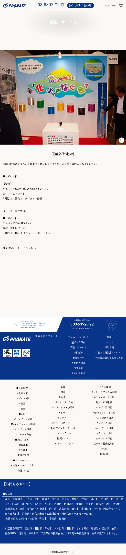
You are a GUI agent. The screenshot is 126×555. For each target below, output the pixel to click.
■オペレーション (22, 460)
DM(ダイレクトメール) (63, 428)
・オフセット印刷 (22, 434)
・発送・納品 (22, 470)
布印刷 (104, 449)
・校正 (22, 403)
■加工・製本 (22, 440)
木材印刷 (104, 454)
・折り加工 (22, 450)
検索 (109, 337)
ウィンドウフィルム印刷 (104, 392)
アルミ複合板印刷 (104, 418)
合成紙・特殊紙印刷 (104, 443)
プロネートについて (78, 337)
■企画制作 (22, 388)
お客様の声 (78, 358)
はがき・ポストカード (63, 423)
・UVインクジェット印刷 (22, 424)
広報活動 (78, 368)
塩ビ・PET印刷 (104, 402)
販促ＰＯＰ (63, 438)
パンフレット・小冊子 (63, 407)
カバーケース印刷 (104, 428)
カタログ (63, 413)
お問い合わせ (78, 373)
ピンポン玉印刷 (104, 407)
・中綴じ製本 (22, 455)
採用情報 (109, 347)
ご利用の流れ (78, 363)
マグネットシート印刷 (104, 413)
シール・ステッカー (63, 433)
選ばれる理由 (78, 342)
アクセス (109, 342)
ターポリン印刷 (104, 438)
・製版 (22, 409)
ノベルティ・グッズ (63, 443)
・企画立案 (22, 393)
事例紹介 (78, 352)
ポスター (63, 397)
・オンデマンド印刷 (22, 419)
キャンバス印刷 (104, 423)
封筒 (63, 392)
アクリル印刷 (104, 387)
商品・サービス (78, 347)
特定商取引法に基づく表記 (109, 358)
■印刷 (22, 414)
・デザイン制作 (22, 398)
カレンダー (63, 418)
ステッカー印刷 (104, 433)
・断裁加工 (22, 445)
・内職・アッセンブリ (21, 465)
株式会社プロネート (46, 336)
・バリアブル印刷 (22, 429)
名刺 (63, 387)
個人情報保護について (109, 352)
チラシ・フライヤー (63, 402)
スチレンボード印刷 (104, 397)
